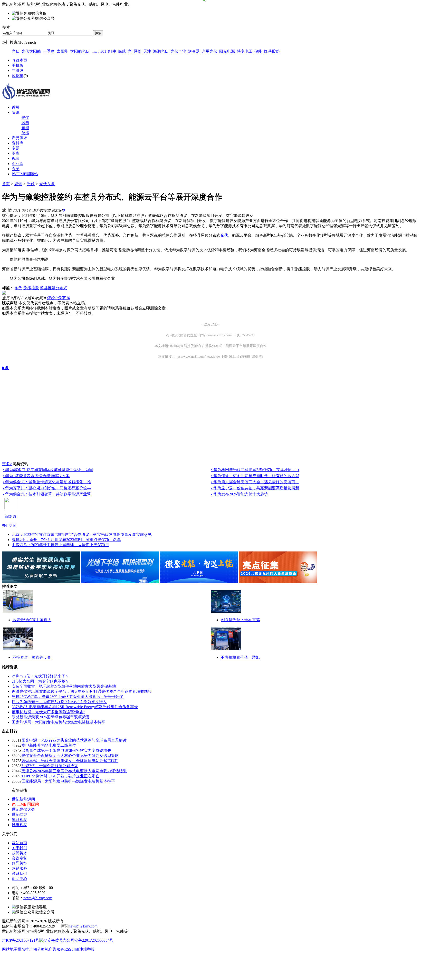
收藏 (40, 298)
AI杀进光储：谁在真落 (240, 620)
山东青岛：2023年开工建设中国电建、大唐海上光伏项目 (60, 545)
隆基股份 (272, 51)
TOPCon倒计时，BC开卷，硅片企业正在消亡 (60, 776)
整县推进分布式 (53, 288)
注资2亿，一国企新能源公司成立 (49, 766)
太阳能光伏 (80, 51)
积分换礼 (41, 949)
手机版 (17, 65)
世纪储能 (19, 814)
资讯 (15, 112)
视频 (15, 158)
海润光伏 (161, 51)
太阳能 (62, 51)
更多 (7, 464)
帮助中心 (19, 879)
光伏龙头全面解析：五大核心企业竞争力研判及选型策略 (70, 755)
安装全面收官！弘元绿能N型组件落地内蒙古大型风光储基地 (64, 686)
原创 (137, 51)
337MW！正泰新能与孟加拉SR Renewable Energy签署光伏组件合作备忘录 (75, 707)
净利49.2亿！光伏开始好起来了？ (40, 676)
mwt (95, 51)
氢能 (25, 128)
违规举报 (87, 949)
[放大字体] (4, 210)
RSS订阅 (71, 949)
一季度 (49, 51)
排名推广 (25, 949)
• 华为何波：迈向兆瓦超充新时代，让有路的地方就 (255, 476)
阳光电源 (227, 51)
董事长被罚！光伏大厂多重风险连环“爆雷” (48, 712)
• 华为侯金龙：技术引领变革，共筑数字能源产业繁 (47, 494)
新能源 (10, 516)
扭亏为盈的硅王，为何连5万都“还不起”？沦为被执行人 (59, 702)
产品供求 (19, 138)
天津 (147, 51)
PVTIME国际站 (25, 174)
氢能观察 (19, 820)
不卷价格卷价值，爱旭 (240, 657)
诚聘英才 (19, 853)
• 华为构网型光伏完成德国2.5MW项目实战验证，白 (255, 470)
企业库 (17, 164)
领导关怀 (19, 863)
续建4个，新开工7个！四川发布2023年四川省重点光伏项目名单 (66, 540)
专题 (15, 148)
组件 (112, 51)
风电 (25, 123)
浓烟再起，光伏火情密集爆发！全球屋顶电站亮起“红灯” (69, 761)
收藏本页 (19, 60)
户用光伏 (209, 51)
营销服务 (19, 868)
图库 (15, 153)
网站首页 (19, 843)
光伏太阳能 (31, 51)
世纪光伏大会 (23, 809)
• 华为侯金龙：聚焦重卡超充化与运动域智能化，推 (47, 482)
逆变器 (194, 51)
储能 (258, 51)
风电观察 (19, 825)
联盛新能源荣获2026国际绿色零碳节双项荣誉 (51, 717)
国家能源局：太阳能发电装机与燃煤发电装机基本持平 (58, 722)
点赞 (7, 298)
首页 (15, 107)
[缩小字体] (10, 210)
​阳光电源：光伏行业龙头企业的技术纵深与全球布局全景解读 (74, 740)
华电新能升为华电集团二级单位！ (50, 745)
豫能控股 (31, 288)
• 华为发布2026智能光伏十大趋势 (239, 494)
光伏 (15, 51)
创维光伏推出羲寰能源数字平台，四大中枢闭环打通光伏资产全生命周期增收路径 (82, 691)
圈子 (15, 169)
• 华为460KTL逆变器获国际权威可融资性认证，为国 (48, 470)
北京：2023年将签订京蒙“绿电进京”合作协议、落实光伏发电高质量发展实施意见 (82, 534)
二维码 (17, 70)
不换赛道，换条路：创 (31, 657)
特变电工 (244, 51)
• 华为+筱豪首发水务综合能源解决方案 (36, 476)
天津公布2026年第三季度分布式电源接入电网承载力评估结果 (74, 771)
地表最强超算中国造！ (31, 620)
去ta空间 (9, 525)
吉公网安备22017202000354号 (88, 940)
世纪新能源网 (23, 799)
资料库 (17, 143)
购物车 (17, 76)
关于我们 (19, 848)
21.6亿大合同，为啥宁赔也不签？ (40, 681)
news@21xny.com (37, 898)
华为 (18, 288)
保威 (122, 51)
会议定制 (19, 858)
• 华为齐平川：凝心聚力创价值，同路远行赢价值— (47, 488)
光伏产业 (178, 51)
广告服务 (56, 949)
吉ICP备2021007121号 (20, 940)
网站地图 (10, 949)
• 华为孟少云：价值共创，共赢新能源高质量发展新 (255, 488)
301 (103, 51)
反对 (18, 298)
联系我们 (19, 873)
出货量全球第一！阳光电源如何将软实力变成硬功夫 (66, 750)
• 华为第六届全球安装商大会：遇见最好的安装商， (255, 482)
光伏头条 (47, 184)
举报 (28, 298)
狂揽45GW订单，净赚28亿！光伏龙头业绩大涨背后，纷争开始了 (68, 697)
